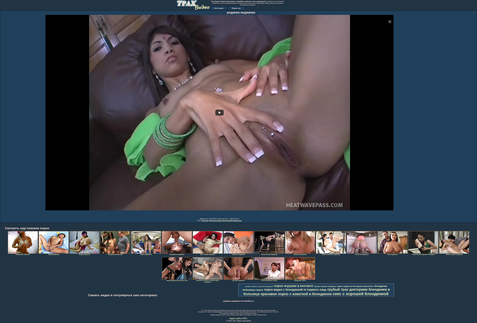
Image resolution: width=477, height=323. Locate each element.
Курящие (205, 221)
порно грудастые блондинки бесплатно (355, 286)
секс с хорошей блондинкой (361, 293)
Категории (218, 8)
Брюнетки (238, 221)
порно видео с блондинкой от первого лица (295, 289)
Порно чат (236, 8)
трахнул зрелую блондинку (325, 286)
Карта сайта (235, 318)
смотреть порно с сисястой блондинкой (259, 286)
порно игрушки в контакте (293, 286)
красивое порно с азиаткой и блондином (296, 294)
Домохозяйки (227, 221)
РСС (245, 318)
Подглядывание (215, 221)
